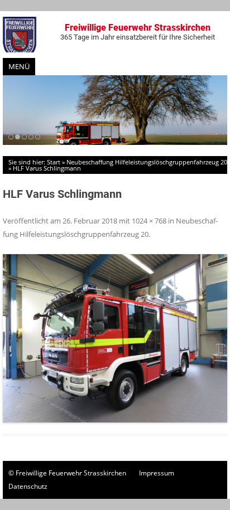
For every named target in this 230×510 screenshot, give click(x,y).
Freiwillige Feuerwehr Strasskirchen (137, 31)
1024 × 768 (149, 221)
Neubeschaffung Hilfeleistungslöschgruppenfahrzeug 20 (146, 162)
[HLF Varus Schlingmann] (115, 338)
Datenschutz (27, 486)
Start (53, 162)
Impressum (156, 473)
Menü (19, 66)
